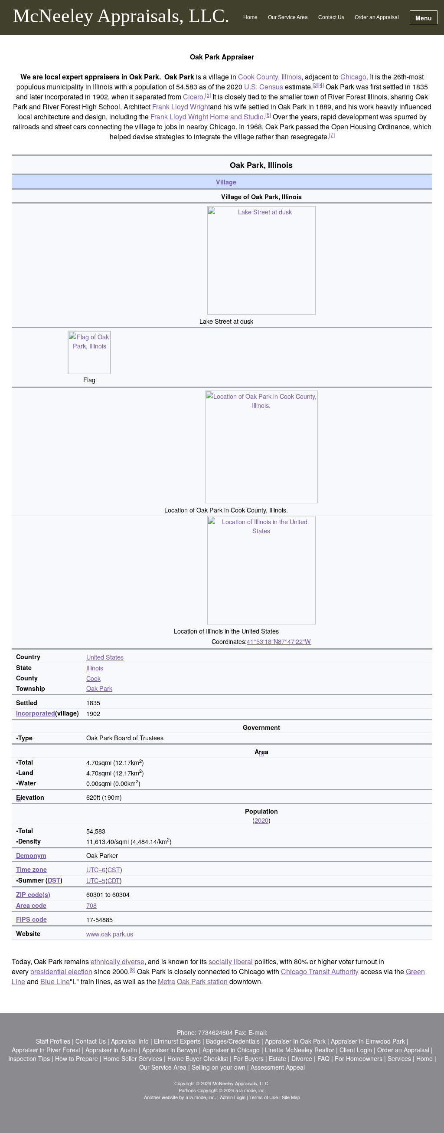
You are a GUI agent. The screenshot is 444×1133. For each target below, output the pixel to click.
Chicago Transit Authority (320, 971)
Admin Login (232, 1097)
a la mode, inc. (201, 1097)
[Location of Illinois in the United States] (261, 569)
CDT (114, 880)
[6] (268, 114)
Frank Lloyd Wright (181, 107)
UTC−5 (95, 880)
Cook (93, 678)
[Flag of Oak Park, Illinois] (89, 350)
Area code (31, 905)
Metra (166, 981)
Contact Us (331, 17)
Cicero (193, 97)
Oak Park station (202, 981)
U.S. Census (263, 87)
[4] (321, 84)
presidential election (61, 971)
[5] (208, 94)
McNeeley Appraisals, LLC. (121, 16)
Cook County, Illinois (269, 77)
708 (91, 905)
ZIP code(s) (33, 894)
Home (250, 17)
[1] (261, 753)
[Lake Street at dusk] (261, 258)
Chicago (353, 77)
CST (114, 869)
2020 (261, 819)
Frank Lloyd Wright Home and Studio (207, 117)
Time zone (31, 869)
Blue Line (55, 981)
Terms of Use (263, 1097)
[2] (18, 798)
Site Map (291, 1097)
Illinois (94, 667)
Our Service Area (288, 17)
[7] (332, 134)
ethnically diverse (117, 961)
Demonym (31, 855)
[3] (315, 84)
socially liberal (231, 961)
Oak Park (99, 688)
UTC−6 (95, 869)
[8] (132, 969)
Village (226, 181)
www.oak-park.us (109, 933)
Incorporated (35, 713)
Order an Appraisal (377, 17)
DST (54, 880)
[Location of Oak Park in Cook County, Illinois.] (261, 445)
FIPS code (31, 919)
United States (105, 656)
